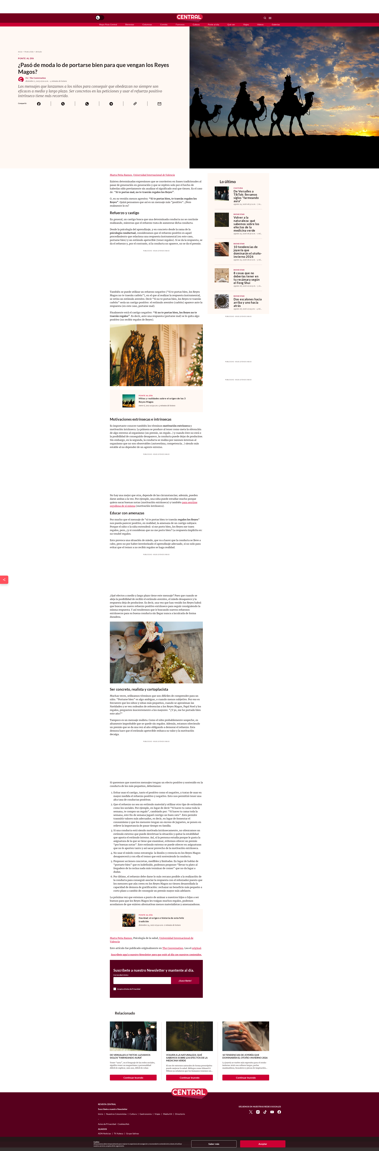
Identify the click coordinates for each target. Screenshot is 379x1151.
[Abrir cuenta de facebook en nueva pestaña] (279, 1111)
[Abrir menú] (270, 18)
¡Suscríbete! (185, 980)
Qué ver (231, 24)
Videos (260, 24)
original (196, 948)
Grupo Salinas (132, 1133)
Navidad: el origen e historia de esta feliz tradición (161, 919)
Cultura (196, 24)
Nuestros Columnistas (116, 1114)
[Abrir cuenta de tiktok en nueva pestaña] (265, 1111)
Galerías (276, 24)
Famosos (180, 24)
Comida (163, 24)
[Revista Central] (189, 18)
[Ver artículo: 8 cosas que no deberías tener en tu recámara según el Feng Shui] (222, 275)
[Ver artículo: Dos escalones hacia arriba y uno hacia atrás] (222, 301)
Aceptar (262, 1143)
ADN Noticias (104, 1133)
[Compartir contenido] (4, 580)
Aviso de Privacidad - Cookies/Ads (113, 1124)
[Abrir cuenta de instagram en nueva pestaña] (258, 1111)
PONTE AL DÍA (146, 396)
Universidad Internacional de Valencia (154, 174)
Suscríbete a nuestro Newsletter (112, 1109)
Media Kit (167, 1114)
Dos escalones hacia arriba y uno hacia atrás (248, 302)
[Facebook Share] (39, 103)
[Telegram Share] (111, 103)
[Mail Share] (159, 103)
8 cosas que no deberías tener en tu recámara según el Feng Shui (247, 278)
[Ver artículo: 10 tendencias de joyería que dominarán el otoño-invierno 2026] (222, 249)
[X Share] (63, 103)
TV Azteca (118, 1133)
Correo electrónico (120, 975)
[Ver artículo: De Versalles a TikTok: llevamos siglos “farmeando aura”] (222, 193)
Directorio (180, 1114)
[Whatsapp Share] (87, 103)
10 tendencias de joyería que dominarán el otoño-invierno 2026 (248, 251)
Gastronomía (146, 1114)
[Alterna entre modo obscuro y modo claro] (99, 17)
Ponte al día (213, 24)
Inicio (20, 52)
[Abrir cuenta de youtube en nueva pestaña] (272, 1111)
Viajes (246, 24)
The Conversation (38, 78)
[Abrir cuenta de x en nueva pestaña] (251, 1111)
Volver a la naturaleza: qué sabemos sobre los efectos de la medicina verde (246, 224)
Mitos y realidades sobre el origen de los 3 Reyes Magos (162, 400)
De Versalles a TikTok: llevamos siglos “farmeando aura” (246, 196)
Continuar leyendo (133, 1077)
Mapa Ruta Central (108, 24)
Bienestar (129, 24)
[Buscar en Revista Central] (265, 18)
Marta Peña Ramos (121, 174)
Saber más (213, 1143)
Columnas (147, 24)
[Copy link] (135, 103)
